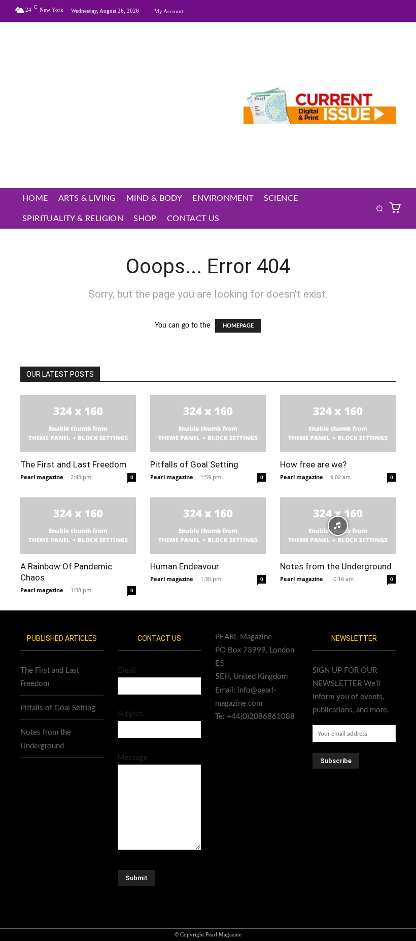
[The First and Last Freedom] (78, 423)
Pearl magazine (41, 477)
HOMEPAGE (238, 326)
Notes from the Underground (336, 566)
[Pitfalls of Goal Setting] (208, 423)
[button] (379, 208)
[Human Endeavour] (208, 526)
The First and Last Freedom (73, 464)
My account (168, 11)
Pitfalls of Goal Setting (194, 464)
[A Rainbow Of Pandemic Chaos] (78, 526)
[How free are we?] (338, 423)
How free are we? (313, 464)
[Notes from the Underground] (338, 526)
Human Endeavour (184, 566)
